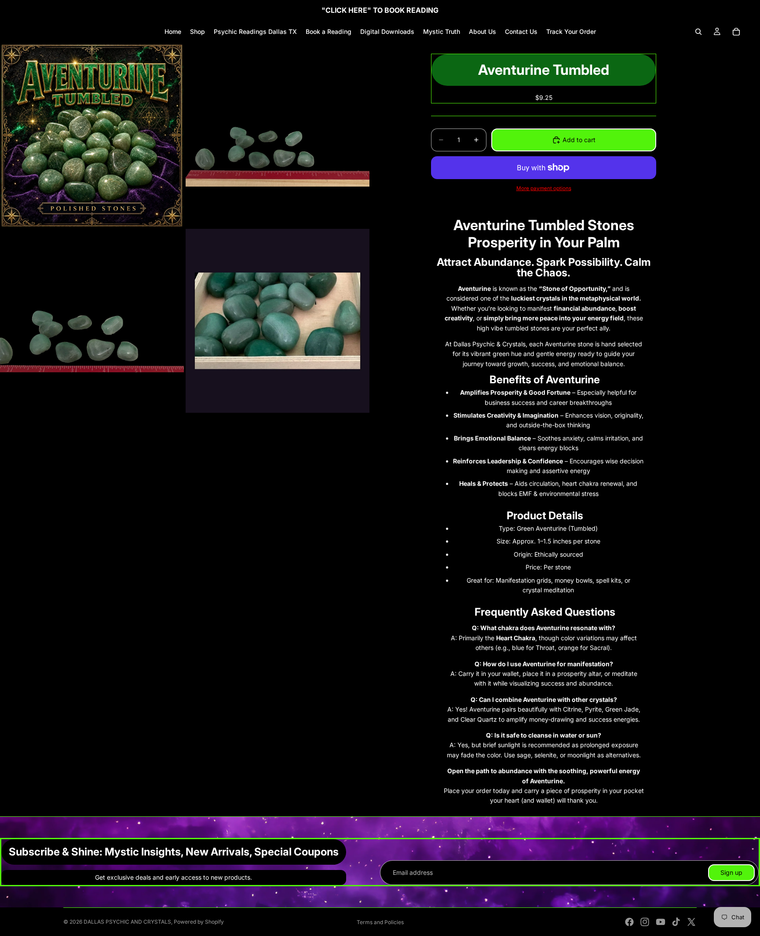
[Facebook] (629, 922)
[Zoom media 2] (277, 135)
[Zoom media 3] (92, 321)
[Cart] (736, 31)
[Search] (698, 31)
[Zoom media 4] (277, 321)
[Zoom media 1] (92, 135)
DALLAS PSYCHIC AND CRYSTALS (127, 921)
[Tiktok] (676, 922)
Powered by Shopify (199, 921)
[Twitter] (691, 922)
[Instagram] (644, 922)
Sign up (731, 872)
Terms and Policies (380, 922)
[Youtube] (660, 922)
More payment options (543, 188)
